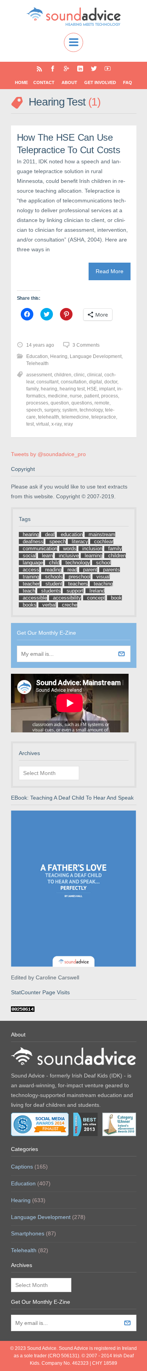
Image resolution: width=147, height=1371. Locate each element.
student (53, 583)
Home (21, 82)
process (109, 396)
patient (91, 396)
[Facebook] (53, 68)
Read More (109, 271)
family (32, 389)
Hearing (58, 356)
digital (95, 382)
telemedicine (75, 417)
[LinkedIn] (80, 68)
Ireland (97, 590)
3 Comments (86, 345)
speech (34, 410)
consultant (47, 382)
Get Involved (100, 82)
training (31, 576)
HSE (92, 389)
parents (111, 569)
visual (103, 576)
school (103, 562)
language (33, 562)
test (30, 424)
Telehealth (37, 363)
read (72, 569)
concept (96, 597)
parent (90, 569)
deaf (50, 534)
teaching (103, 583)
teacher (31, 583)
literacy (80, 541)
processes (37, 403)
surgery (52, 410)
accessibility (67, 597)
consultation (74, 382)
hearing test (72, 389)
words (69, 548)
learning (93, 555)
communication (40, 548)
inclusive (69, 555)
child (54, 562)
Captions (22, 1166)
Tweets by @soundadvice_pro (48, 454)
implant (107, 389)
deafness (33, 541)
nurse (76, 396)
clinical (94, 375)
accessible (35, 597)
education (72, 534)
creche (69, 604)
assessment (39, 375)
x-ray (56, 424)
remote (101, 403)
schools (54, 576)
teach (29, 590)
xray (68, 424)
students (51, 590)
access (31, 569)
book (116, 597)
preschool (80, 576)
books (29, 604)
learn (47, 555)
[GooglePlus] (66, 68)
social (29, 555)
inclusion (92, 548)
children (62, 375)
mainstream (102, 534)
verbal (49, 604)
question (60, 403)
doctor (110, 382)
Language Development (96, 356)
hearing (49, 389)
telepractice (103, 417)
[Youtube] (107, 68)
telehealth (48, 417)
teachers (78, 583)
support (75, 590)
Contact (43, 82)
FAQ (127, 82)
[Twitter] (94, 68)
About (69, 82)
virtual (42, 424)
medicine (57, 396)
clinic (79, 375)
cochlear (103, 541)
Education (37, 356)
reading (53, 569)
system (69, 410)
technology (91, 410)
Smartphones (27, 1233)
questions (81, 403)
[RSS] (39, 68)
